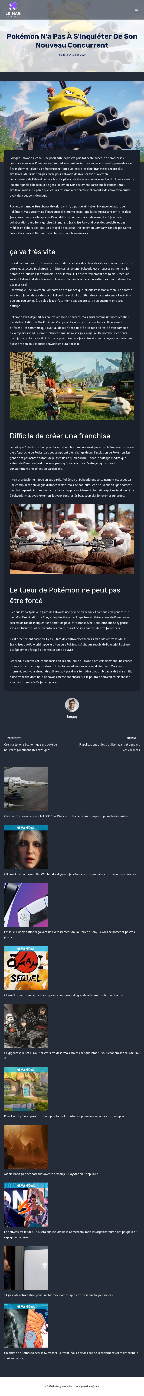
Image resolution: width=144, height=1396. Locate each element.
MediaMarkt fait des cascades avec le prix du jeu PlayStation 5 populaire (51, 1174)
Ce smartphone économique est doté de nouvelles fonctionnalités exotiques (30, 744)
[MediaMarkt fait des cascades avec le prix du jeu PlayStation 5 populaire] (72, 1147)
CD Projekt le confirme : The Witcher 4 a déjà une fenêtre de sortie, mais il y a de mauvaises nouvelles (70, 874)
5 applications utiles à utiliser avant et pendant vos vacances (109, 744)
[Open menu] (136, 9)
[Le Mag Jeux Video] (13, 9)
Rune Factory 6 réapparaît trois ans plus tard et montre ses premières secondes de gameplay (64, 1116)
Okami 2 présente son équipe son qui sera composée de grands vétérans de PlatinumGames (63, 995)
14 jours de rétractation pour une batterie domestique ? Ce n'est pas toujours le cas (58, 1295)
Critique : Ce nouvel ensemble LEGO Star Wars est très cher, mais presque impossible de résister (66, 816)
